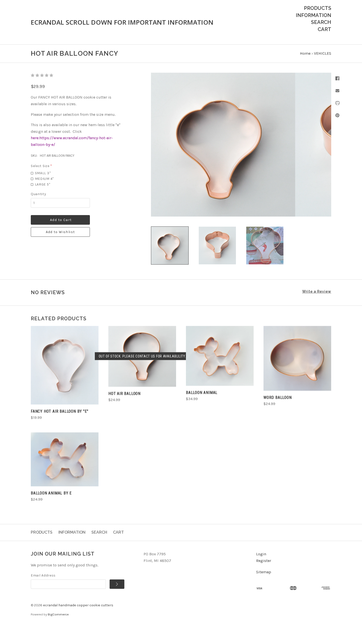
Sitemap (263, 572)
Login (261, 554)
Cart (324, 29)
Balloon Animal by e (51, 493)
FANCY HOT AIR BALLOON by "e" (59, 411)
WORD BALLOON (277, 397)
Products (317, 8)
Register (263, 560)
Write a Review (316, 291)
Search (321, 22)
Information (313, 15)
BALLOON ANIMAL (201, 392)
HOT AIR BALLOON (124, 393)
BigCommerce (58, 614)
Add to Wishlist (60, 232)
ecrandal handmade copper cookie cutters (78, 605)
